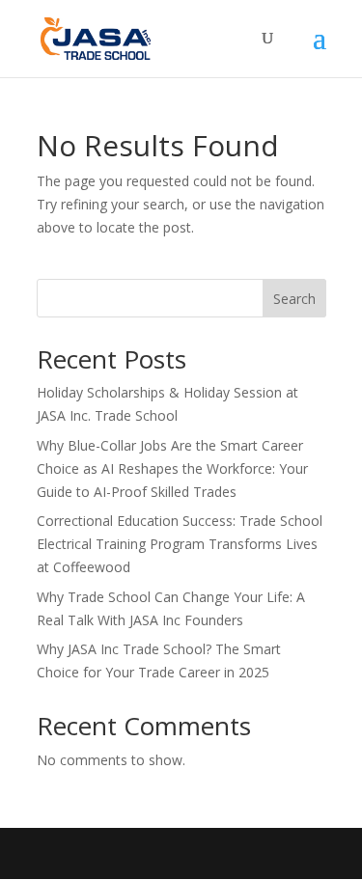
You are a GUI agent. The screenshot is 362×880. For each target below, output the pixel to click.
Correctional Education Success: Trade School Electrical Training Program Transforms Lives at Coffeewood (179, 543)
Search (294, 298)
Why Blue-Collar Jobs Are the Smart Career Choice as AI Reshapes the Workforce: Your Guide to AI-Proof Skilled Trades (172, 468)
